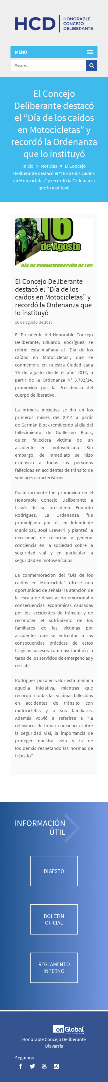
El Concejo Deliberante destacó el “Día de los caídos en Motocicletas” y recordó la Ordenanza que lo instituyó (53, 297)
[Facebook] (20, 1066)
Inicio (28, 166)
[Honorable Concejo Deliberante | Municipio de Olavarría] (54, 23)
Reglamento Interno (54, 967)
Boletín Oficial (54, 919)
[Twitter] (32, 1066)
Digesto (54, 871)
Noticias (49, 166)
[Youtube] (44, 1066)
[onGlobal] (68, 1033)
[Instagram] (56, 1066)
